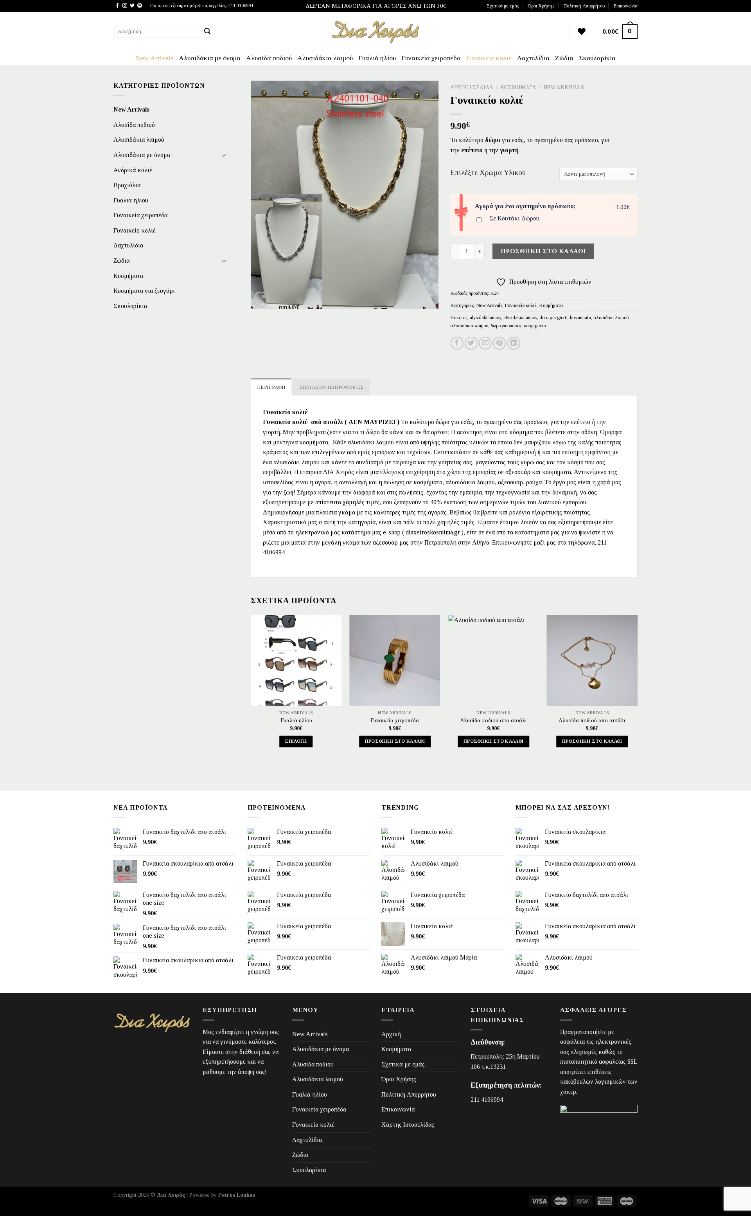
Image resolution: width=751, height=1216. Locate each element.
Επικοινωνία (625, 6)
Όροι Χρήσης (541, 6)
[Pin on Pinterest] (499, 343)
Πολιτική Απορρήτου (584, 6)
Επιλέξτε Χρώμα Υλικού (488, 173)
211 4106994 (487, 1099)
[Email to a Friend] (485, 343)
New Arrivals (154, 58)
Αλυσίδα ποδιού (269, 58)
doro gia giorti (553, 317)
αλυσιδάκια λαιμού (469, 325)
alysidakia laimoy (520, 317)
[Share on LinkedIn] (513, 343)
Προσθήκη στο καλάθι (543, 251)
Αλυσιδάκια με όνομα (210, 58)
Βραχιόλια (126, 185)
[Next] (637, 688)
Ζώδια (564, 58)
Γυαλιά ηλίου (377, 58)
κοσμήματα (535, 325)
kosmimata (580, 317)
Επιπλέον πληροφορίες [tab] (331, 387)
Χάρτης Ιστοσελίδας (407, 1124)
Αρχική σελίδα (471, 87)
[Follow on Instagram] (124, 6)
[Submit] (207, 31)
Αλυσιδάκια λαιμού (325, 58)
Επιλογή (296, 741)
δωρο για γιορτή (505, 325)
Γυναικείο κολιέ (489, 58)
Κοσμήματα (128, 275)
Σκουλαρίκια (597, 58)
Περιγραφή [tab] (271, 387)
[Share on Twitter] (471, 343)
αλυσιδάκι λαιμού (611, 317)
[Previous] (251, 688)
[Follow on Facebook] (117, 6)
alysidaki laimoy (485, 317)
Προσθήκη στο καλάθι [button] (395, 741)
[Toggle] (224, 155)
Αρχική (391, 1034)
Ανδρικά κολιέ (132, 170)
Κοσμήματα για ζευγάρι (144, 290)
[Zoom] (261, 299)
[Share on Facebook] (457, 343)
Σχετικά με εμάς (503, 6)
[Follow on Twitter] (132, 6)
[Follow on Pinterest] (139, 6)
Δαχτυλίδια (533, 58)
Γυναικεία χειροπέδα (431, 58)
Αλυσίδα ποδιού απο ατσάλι (493, 720)
